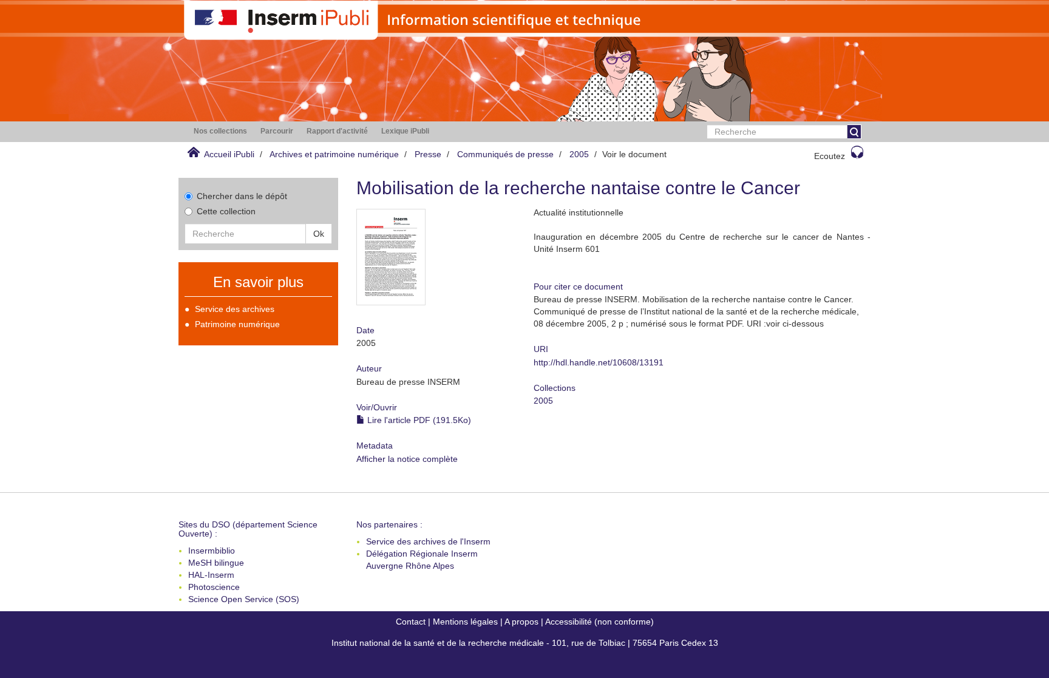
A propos (521, 621)
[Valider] (854, 131)
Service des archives (234, 309)
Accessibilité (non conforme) (599, 621)
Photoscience (214, 587)
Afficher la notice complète (407, 459)
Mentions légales (465, 621)
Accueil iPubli (229, 154)
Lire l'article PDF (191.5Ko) (418, 420)
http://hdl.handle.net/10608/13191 (599, 362)
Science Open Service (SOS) (243, 599)
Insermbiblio (211, 550)
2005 (579, 154)
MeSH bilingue (216, 563)
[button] (220, 131)
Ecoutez (829, 156)
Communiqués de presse (505, 154)
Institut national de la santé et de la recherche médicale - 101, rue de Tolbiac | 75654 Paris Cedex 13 (524, 643)
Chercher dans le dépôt (242, 196)
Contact (411, 621)
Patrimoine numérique (237, 324)
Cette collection (226, 211)
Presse (428, 154)
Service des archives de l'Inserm (428, 541)
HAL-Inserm (211, 575)
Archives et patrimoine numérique (334, 154)
